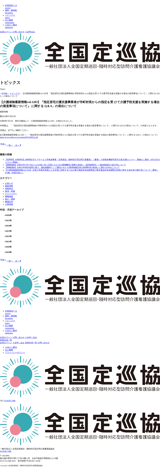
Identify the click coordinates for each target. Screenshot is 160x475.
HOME (5, 93)
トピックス (15, 93)
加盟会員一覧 (6, 340)
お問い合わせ (18, 32)
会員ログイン (6, 32)
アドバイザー (11, 194)
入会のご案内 (11, 347)
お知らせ (9, 183)
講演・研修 (10, 191)
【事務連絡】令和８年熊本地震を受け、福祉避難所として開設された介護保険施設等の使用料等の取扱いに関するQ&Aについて (62, 167)
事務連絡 (9, 196)
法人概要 (9, 350)
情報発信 (9, 189)
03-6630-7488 (9, 401)
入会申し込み (31, 337)
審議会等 (9, 202)
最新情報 (9, 186)
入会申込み (30, 32)
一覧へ (10, 145)
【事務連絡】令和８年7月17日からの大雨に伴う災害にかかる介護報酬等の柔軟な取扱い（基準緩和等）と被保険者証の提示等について (65, 165)
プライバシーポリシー (15, 353)
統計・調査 (10, 199)
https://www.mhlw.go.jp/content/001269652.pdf (19, 137)
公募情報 (9, 204)
